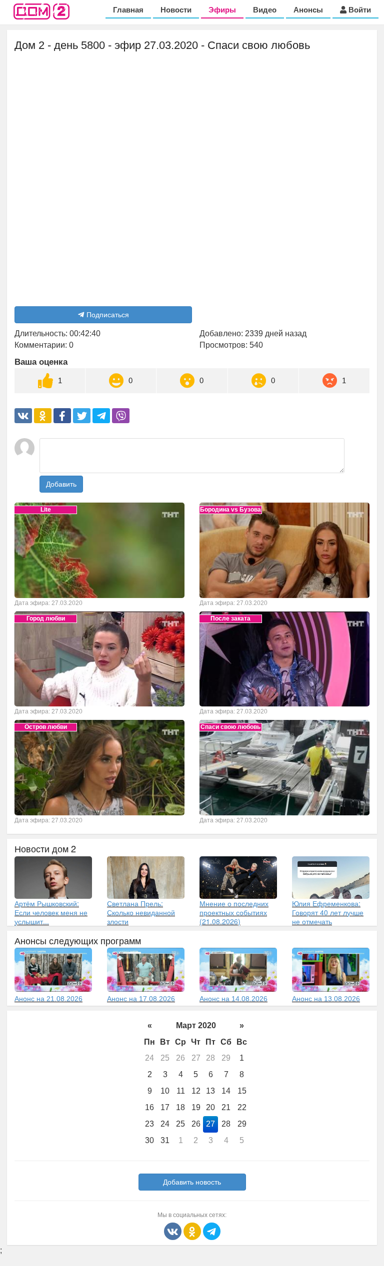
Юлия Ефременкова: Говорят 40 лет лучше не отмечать (328, 912)
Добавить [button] (61, 484)
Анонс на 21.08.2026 (48, 999)
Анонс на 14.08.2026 (234, 999)
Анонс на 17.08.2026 (141, 999)
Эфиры (222, 9)
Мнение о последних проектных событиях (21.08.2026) (234, 912)
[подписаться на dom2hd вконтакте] (174, 1230)
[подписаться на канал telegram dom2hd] (211, 1230)
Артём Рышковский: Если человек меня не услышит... (51, 912)
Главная (128, 9)
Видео (264, 9)
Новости (176, 9)
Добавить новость (192, 1182)
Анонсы (308, 9)
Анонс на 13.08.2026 (326, 999)
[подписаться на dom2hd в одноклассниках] (193, 1230)
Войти (358, 9)
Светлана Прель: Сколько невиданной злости (141, 912)
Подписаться (107, 315)
